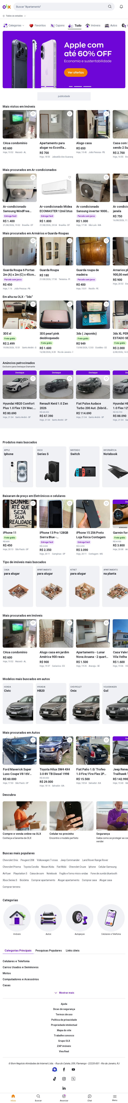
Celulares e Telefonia (16, 961)
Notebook (52, 873)
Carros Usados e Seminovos (20, 967)
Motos (7, 973)
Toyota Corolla (31, 866)
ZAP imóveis (64, 1046)
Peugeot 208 (27, 860)
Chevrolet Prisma (12, 866)
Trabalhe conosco (64, 1035)
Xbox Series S (10, 880)
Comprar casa (89, 880)
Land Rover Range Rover (95, 860)
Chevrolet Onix (10, 860)
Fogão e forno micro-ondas (74, 873)
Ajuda (64, 1004)
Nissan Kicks (47, 866)
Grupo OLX (64, 1041)
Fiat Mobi (61, 866)
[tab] (18, 951)
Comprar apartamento (43, 880)
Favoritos (40, 25)
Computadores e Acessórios (21, 979)
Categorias (15, 25)
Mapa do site (64, 1030)
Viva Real (64, 1051)
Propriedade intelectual (64, 1025)
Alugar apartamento (68, 880)
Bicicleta (24, 880)
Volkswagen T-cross (47, 860)
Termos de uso (64, 1014)
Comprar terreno (11, 887)
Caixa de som (37, 873)
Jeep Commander (70, 860)
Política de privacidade (64, 1019)
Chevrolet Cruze (77, 866)
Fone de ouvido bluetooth (104, 873)
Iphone (92, 866)
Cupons (60, 25)
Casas (6, 985)
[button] (64, 7)
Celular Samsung (107, 866)
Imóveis (95, 25)
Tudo (77, 25)
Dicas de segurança (64, 1009)
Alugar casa (106, 880)
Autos (113, 25)
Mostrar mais (66, 992)
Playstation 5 (20, 873)
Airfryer (7, 873)
